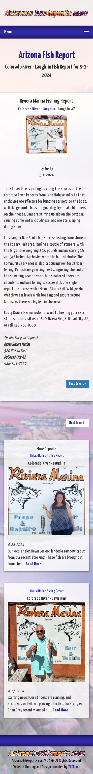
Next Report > (77, 383)
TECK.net (74, 767)
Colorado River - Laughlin (36, 109)
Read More (33, 564)
